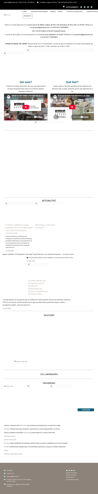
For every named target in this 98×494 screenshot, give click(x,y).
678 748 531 (31, 2)
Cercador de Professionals (39, 11)
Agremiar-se (27, 16)
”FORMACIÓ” (10, 136)
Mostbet (24, 425)
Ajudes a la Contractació (75, 11)
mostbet (7, 447)
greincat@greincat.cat (10, 2)
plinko (6, 450)
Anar (14, 159)
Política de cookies (71, 475)
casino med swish (10, 440)
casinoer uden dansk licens (13, 454)
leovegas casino (9, 436)
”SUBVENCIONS (12, 169)
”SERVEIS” (55, 136)
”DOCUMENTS (81, 136)
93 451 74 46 (22, 2)
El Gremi (24, 11)
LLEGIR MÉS (9, 251)
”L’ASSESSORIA (35, 136)
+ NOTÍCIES (85, 410)
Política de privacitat (71, 472)
